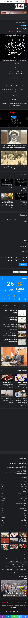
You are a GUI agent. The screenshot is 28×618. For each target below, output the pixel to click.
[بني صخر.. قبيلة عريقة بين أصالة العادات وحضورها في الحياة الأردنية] (7, 377)
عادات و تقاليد (23, 508)
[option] (14, 118)
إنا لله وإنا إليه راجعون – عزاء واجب (21, 188)
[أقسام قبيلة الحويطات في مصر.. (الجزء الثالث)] (22, 342)
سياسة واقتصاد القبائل (21, 503)
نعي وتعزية (10, 187)
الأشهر (23, 305)
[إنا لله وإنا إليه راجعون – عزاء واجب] (21, 182)
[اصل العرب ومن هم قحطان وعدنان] (22, 313)
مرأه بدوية (23, 520)
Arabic (16, 272)
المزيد (24, 491)
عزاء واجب (14, 120)
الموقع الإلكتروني (23, 251)
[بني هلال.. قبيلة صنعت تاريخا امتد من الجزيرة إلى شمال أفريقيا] (23, 534)
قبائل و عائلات (23, 515)
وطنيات (24, 525)
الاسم (25, 240)
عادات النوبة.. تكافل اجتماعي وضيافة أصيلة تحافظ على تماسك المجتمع (21, 401)
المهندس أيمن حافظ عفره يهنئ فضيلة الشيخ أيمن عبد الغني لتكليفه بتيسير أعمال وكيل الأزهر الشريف (7, 204)
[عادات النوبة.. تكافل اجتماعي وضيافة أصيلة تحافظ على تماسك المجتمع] (21, 393)
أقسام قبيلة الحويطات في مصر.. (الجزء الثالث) (10, 340)
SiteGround (13, 607)
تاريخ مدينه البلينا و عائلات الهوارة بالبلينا (11, 318)
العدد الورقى (23, 488)
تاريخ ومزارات (22, 498)
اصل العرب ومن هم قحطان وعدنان (10, 311)
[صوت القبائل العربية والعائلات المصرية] (19, 6)
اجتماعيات (18, 22)
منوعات (24, 522)
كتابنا (25, 517)
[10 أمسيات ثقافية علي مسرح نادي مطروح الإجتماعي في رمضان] (22, 326)
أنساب (24, 481)
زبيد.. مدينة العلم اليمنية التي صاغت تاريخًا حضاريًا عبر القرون (7, 400)
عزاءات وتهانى (22, 510)
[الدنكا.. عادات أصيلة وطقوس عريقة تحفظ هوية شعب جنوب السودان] (5, 534)
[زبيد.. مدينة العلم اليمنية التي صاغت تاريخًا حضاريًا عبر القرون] (7, 393)
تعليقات (5, 305)
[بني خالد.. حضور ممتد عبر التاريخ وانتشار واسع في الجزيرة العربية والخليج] (5, 540)
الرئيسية (23, 22)
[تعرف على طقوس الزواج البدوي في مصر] (14, 546)
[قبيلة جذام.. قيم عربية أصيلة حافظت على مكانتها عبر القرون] (21, 377)
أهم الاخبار (23, 484)
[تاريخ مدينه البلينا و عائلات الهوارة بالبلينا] (22, 320)
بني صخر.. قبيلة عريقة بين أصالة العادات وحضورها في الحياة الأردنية (7, 384)
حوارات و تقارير (22, 501)
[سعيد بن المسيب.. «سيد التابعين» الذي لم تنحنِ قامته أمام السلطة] (5, 547)
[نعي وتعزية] (7, 182)
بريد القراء (23, 496)
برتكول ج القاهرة (22, 493)
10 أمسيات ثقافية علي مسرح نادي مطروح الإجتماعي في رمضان (10, 326)
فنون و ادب (23, 513)
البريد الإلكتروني (23, 246)
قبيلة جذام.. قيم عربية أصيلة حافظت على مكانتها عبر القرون (21, 384)
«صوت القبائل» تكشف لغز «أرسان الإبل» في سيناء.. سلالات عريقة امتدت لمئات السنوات (9, 333)
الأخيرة (14, 305)
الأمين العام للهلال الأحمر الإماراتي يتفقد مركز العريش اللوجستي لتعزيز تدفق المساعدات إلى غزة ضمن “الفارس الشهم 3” (14, 594)
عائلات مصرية (23, 505)
